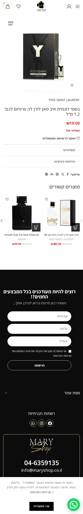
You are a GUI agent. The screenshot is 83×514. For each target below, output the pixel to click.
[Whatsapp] (33, 423)
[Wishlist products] (18, 6)
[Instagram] (41, 423)
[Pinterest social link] (57, 174)
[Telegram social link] (46, 174)
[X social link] (63, 174)
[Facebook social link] (68, 174)
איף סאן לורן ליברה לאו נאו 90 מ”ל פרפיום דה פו (61, 236)
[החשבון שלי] (69, 6)
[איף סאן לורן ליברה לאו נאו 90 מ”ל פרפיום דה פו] (61, 213)
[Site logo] (41, 6)
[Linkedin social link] (51, 174)
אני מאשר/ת (41, 506)
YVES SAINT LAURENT (64, 100)
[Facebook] (49, 423)
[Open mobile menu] (77, 6)
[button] (75, 227)
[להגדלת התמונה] (72, 85)
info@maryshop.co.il (41, 470)
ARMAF (22, 239)
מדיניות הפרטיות (40, 492)
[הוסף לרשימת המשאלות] (46, 199)
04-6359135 (41, 462)
